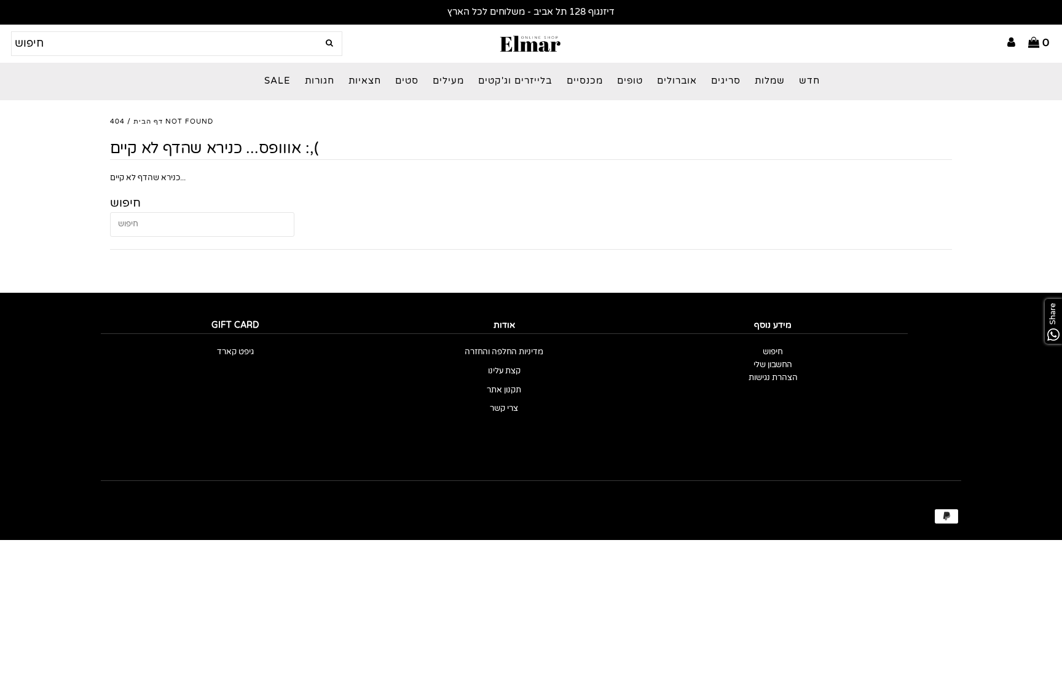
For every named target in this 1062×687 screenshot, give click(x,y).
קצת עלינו (504, 371)
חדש (809, 80)
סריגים (726, 80)
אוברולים (677, 80)
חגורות (319, 80)
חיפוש (773, 352)
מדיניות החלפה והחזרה (504, 352)
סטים (407, 80)
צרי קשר (504, 409)
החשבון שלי (772, 365)
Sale (277, 80)
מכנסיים (585, 80)
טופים (630, 80)
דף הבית (148, 121)
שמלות (770, 80)
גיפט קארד (235, 352)
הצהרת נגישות (773, 378)
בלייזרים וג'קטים (515, 80)
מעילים (448, 80)
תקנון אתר (504, 390)
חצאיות (364, 80)
